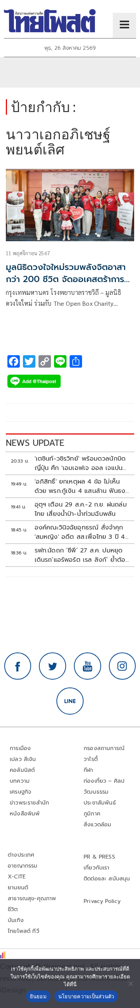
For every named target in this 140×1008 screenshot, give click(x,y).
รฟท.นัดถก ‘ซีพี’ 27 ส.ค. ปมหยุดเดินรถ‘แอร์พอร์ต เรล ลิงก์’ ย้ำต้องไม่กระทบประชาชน (82, 555)
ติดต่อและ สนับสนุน (107, 879)
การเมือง (20, 748)
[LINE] (70, 701)
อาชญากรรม (23, 866)
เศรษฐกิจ (20, 792)
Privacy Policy (102, 901)
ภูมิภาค (92, 814)
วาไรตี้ (91, 759)
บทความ (20, 781)
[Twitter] (52, 666)
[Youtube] (87, 666)
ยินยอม (38, 996)
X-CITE (17, 877)
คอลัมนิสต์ (22, 770)
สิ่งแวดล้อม (97, 824)
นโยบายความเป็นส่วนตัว (86, 996)
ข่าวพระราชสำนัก (29, 803)
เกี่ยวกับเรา (97, 868)
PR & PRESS (99, 857)
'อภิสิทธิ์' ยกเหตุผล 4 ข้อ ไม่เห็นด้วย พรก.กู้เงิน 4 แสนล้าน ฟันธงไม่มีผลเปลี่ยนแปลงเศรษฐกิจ (80, 486)
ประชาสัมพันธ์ (100, 803)
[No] (130, 983)
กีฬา (88, 770)
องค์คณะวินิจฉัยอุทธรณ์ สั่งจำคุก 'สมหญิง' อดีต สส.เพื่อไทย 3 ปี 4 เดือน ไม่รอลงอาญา (80, 532)
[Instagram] (122, 666)
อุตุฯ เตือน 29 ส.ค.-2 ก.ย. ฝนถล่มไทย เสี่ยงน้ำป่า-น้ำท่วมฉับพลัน (81, 509)
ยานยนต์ (18, 888)
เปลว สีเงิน (23, 759)
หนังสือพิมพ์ (25, 814)
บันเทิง (16, 920)
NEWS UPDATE (35, 443)
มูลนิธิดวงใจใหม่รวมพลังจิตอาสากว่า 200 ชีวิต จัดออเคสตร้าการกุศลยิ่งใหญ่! (66, 279)
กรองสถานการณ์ (104, 748)
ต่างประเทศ (21, 855)
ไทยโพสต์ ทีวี (23, 931)
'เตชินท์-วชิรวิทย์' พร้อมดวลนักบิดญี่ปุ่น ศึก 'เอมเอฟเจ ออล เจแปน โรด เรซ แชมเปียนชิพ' (80, 463)
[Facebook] (18, 666)
